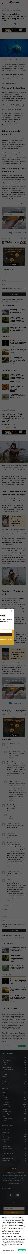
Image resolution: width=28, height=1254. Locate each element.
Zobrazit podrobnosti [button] (9, 1250)
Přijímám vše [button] (21, 1250)
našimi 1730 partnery (12, 1217)
